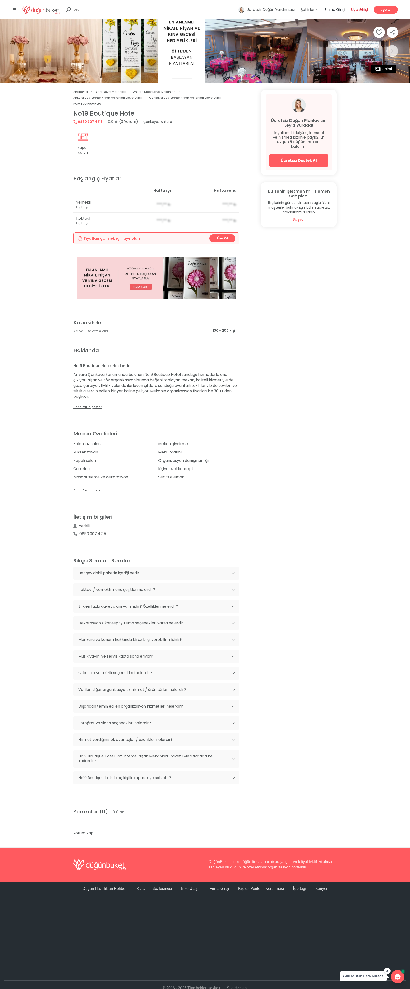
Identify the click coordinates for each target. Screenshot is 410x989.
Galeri (387, 68)
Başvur (299, 219)
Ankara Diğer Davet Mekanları (154, 92)
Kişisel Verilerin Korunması (261, 888)
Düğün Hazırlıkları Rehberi (105, 888)
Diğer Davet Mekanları (110, 92)
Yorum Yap (83, 833)
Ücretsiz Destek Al (299, 160)
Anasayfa (80, 92)
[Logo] (41, 9)
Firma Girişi (335, 9)
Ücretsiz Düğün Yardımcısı (270, 9)
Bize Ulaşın (190, 888)
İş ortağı (299, 888)
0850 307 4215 (90, 121)
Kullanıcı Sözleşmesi (154, 888)
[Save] (379, 32)
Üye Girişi (359, 9)
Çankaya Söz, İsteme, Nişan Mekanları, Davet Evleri (185, 98)
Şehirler (308, 9)
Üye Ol (385, 9)
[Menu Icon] (14, 9)
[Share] (392, 32)
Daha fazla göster (87, 407)
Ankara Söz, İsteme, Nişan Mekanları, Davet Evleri (107, 98)
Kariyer (321, 888)
